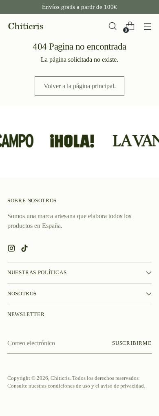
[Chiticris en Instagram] (12, 249)
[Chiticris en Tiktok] (25, 249)
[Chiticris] (25, 26)
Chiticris (60, 378)
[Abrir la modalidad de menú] (147, 26)
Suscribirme (132, 343)
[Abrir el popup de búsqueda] (112, 26)
